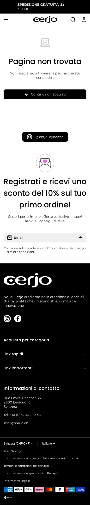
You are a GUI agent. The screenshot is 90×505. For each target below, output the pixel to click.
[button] (84, 19)
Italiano (47, 443)
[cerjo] (45, 19)
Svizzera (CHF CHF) (17, 443)
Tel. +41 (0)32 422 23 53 (22, 415)
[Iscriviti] (80, 237)
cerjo (18, 451)
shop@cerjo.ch (16, 423)
